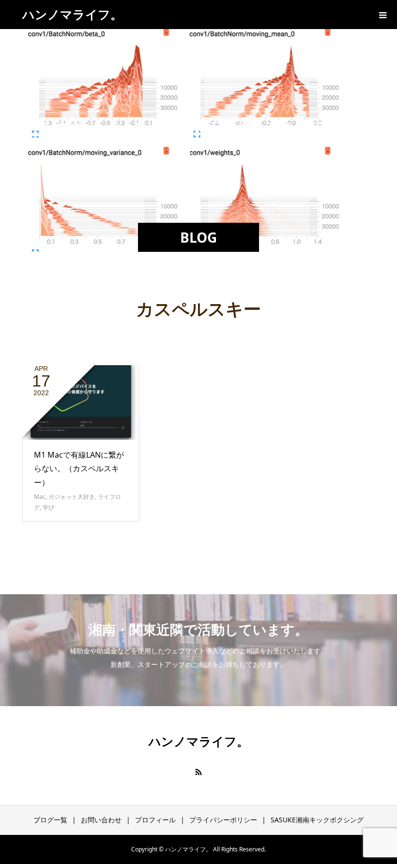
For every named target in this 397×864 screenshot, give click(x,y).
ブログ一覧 (50, 819)
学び (48, 507)
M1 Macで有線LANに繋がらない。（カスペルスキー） (79, 468)
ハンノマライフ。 (72, 14)
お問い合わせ (101, 819)
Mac (40, 497)
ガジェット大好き (71, 497)
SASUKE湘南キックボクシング (317, 819)
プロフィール (155, 819)
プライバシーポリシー (223, 819)
